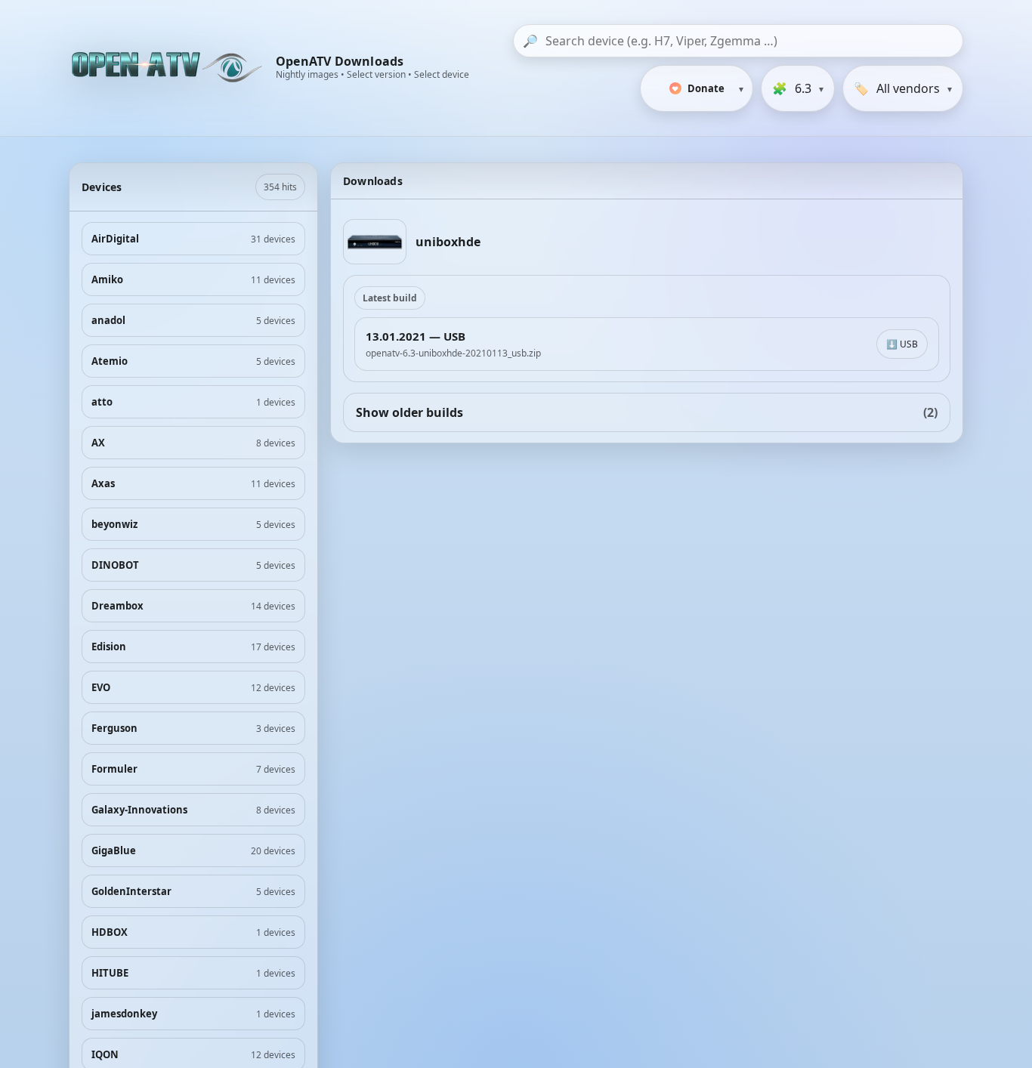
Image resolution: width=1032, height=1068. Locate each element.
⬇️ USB (902, 344)
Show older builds (647, 412)
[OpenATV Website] (168, 68)
